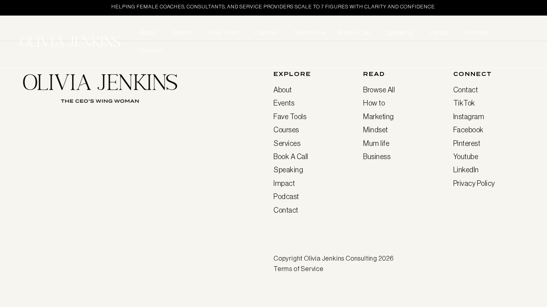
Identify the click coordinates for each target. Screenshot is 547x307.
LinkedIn (466, 170)
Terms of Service (299, 268)
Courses (286, 130)
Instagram (469, 117)
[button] (308, 33)
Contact (286, 210)
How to (374, 103)
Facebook (468, 130)
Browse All (379, 90)
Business (376, 157)
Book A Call (291, 157)
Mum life (376, 144)
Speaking (288, 170)
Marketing (378, 117)
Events (284, 103)
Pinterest (467, 144)
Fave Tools (290, 117)
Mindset (375, 130)
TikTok (464, 103)
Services (287, 144)
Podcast (286, 197)
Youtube (466, 157)
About (283, 90)
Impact (284, 183)
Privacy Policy (474, 183)
